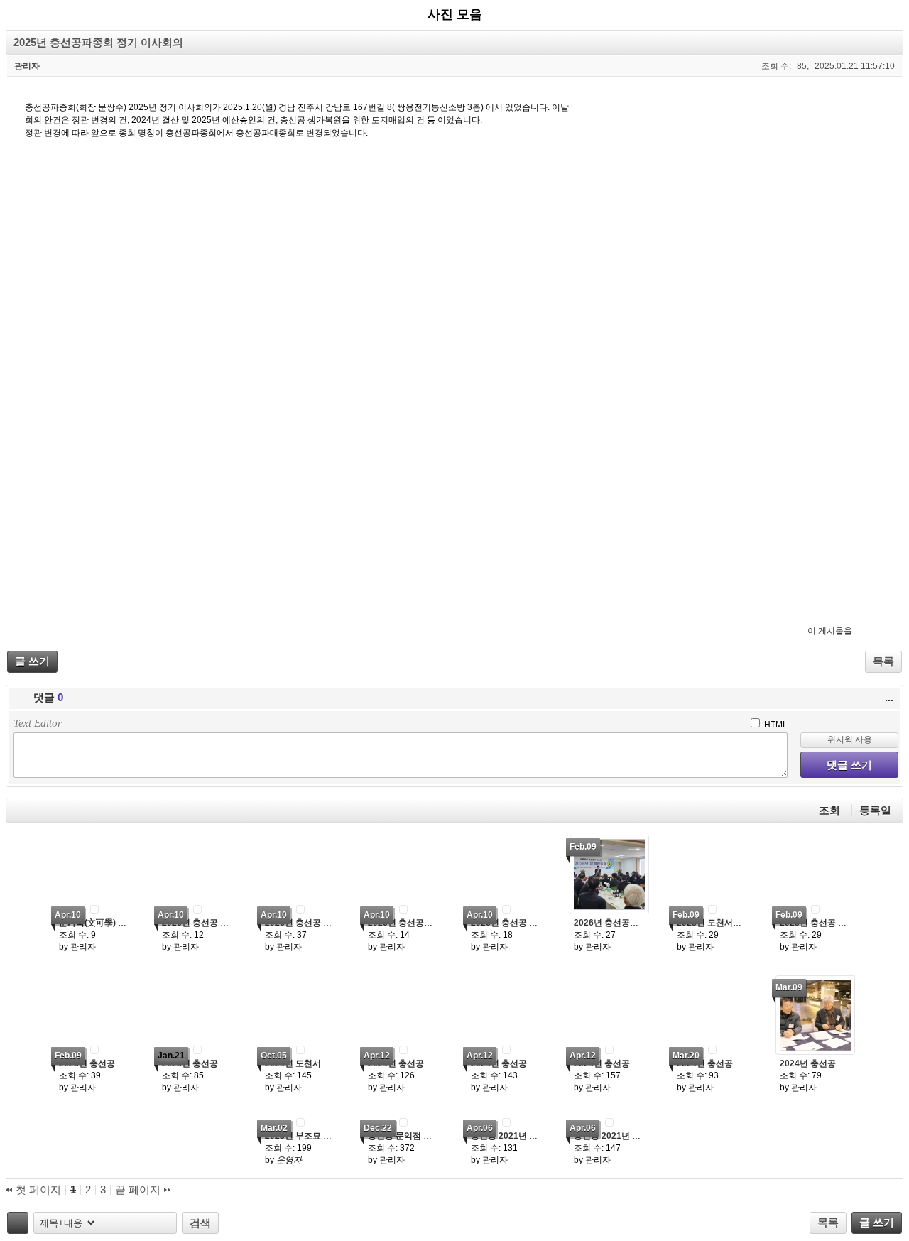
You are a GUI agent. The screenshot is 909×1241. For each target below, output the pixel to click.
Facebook (877, 629)
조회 (829, 810)
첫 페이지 (37, 1190)
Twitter (863, 629)
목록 (883, 661)
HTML (775, 725)
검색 (200, 1223)
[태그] (18, 1223)
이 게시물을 (829, 631)
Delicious (890, 629)
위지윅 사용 (849, 739)
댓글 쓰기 (849, 765)
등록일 (875, 810)
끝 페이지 (139, 1190)
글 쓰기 (32, 661)
